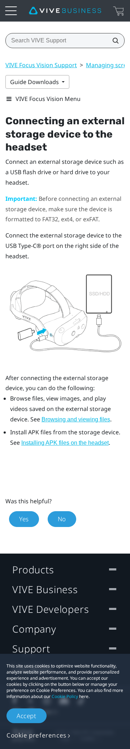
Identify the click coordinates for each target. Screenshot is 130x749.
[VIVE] (65, 10)
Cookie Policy (65, 696)
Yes (24, 519)
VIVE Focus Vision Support (41, 65)
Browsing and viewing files (76, 419)
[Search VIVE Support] (113, 40)
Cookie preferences (36, 735)
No (62, 519)
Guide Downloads (35, 82)
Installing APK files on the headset (65, 443)
